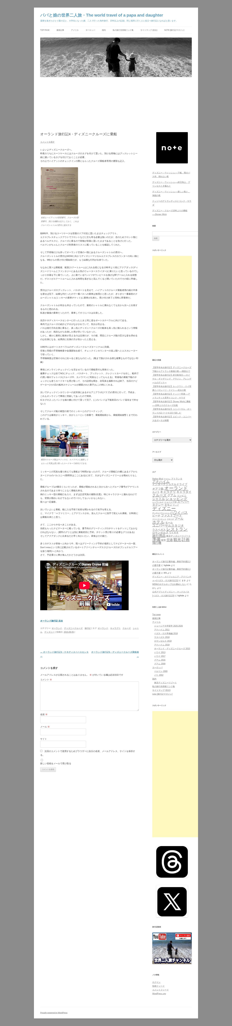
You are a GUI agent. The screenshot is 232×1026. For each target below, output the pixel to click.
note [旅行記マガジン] (174, 30)
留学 (163, 540)
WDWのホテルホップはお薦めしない (169, 584)
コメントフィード (160, 990)
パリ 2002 (158, 675)
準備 (156, 539)
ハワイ (175, 512)
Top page (45, 30)
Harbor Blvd (157, 479)
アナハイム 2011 (162, 629)
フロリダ (170, 519)
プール (178, 518)
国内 (104, 30)
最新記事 (60, 30)
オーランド (57, 628)
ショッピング (176, 499)
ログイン (156, 982)
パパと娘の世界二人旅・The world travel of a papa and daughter (101, 15)
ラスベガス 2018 (162, 637)
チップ (176, 505)
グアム (171, 495)
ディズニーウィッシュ (161, 513)
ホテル (158, 522)
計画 (186, 539)
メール (45, 726)
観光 (177, 540)
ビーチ (156, 515)
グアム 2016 (159, 660)
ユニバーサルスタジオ (168, 525)
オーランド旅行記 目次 (51, 621)
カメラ (155, 492)
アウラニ (167, 479)
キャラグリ (115, 628)
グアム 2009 (159, 664)
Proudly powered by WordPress (53, 1013)
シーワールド (158, 502)
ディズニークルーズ (73, 628)
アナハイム (161, 481)
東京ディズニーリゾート (178, 536)
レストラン (177, 529)
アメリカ (75, 30)
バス (184, 512)
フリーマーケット (159, 519)
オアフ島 (158, 488)
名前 (44, 714)
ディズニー (49, 632)
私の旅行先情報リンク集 (123, 30)
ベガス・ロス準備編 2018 (166, 633)
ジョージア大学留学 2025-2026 (168, 626)
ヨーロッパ (90, 30)
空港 (170, 539)
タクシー (158, 504)
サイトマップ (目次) (148, 30)
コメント (46, 679)
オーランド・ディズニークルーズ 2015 (172, 648)
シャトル (158, 498)
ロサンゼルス (160, 532)
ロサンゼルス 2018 (163, 641)
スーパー (183, 501)
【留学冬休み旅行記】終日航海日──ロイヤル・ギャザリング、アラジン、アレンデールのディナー (171, 379)
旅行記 (88, 628)
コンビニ (181, 495)
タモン (168, 504)
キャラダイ (183, 492)
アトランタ (176, 478)
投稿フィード (158, 986)
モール (169, 522)
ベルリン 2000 (160, 671)
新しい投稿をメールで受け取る (55, 763)
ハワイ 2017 (159, 656)
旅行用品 (159, 535)
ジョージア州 (170, 502)
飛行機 (156, 543)
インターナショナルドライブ (169, 484)
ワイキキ (173, 532)
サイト (43, 739)
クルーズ (126, 628)
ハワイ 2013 (159, 652)
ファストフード (171, 515)
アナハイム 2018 (162, 645)
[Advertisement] (116, 105)
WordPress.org (159, 993)
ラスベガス (159, 529)
